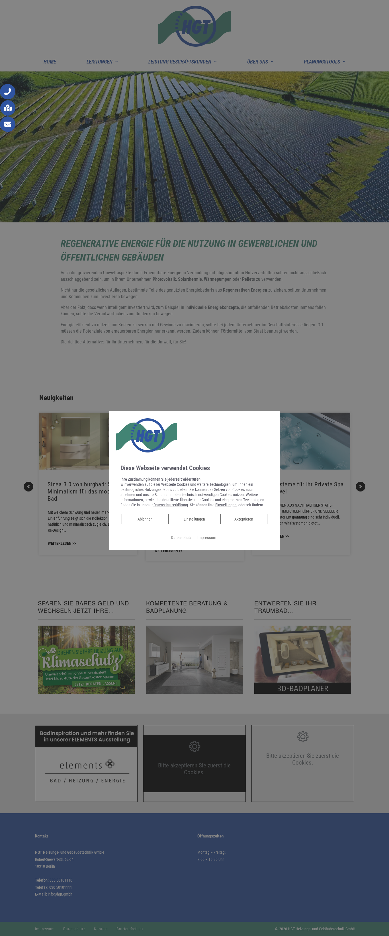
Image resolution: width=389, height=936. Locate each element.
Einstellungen (194, 519)
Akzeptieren (243, 519)
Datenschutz (181, 537)
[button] (7, 91)
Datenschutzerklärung (170, 505)
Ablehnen (145, 519)
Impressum (206, 537)
